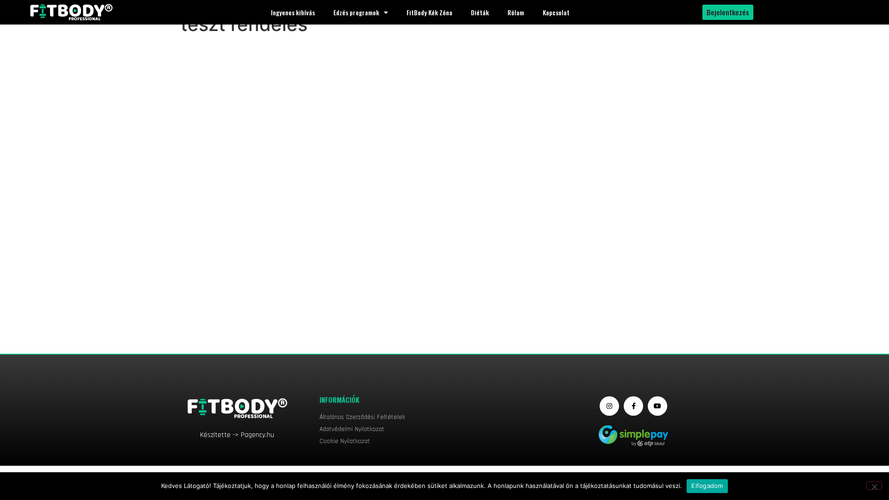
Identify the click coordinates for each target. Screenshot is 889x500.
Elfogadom (707, 485)
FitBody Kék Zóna (429, 12)
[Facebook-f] (633, 406)
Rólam (515, 12)
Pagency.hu (257, 435)
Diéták (480, 12)
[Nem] (874, 485)
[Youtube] (657, 406)
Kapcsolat (556, 12)
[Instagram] (609, 406)
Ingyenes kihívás (293, 12)
